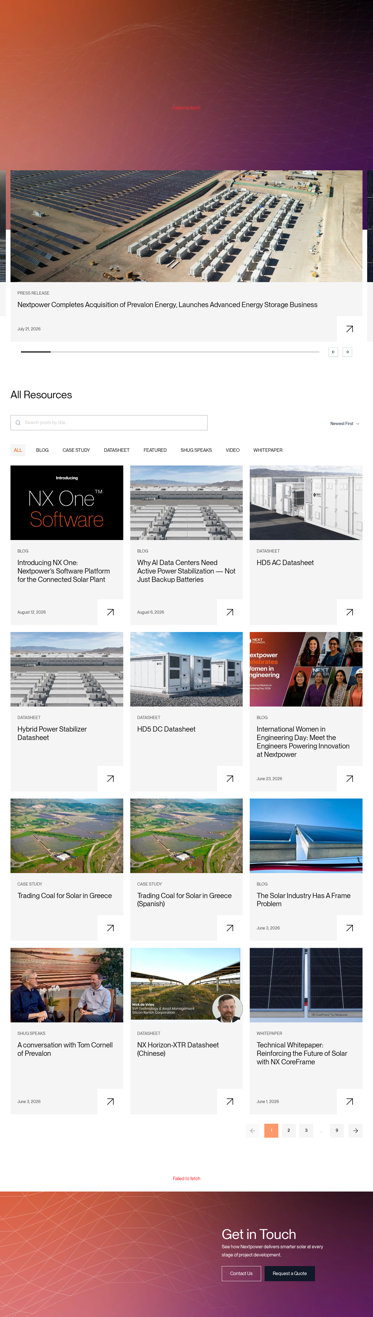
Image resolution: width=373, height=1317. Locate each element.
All (18, 450)
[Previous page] (253, 1131)
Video (233, 450)
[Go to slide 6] (185, 352)
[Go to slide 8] (245, 352)
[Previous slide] (333, 352)
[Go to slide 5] (155, 352)
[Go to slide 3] (95, 352)
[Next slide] (347, 352)
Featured (155, 450)
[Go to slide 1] (36, 352)
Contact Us (241, 1273)
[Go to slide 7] (215, 352)
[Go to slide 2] (65, 352)
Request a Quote (290, 1273)
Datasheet (117, 450)
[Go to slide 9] (274, 352)
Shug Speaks (196, 450)
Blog (42, 450)
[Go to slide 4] (125, 352)
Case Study (76, 450)
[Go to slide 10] (304, 352)
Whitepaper (268, 450)
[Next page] (356, 1131)
